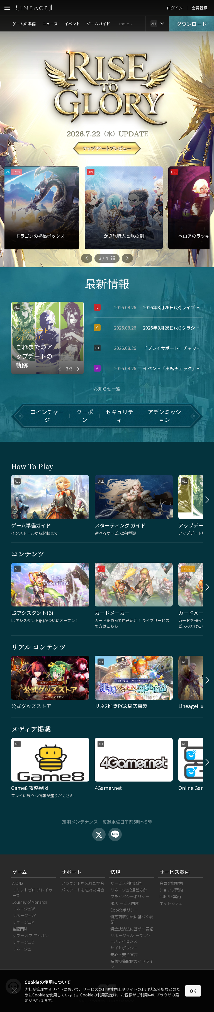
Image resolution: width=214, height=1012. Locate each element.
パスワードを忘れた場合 (82, 890)
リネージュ (21, 949)
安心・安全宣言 (124, 954)
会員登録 (199, 8)
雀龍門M (19, 929)
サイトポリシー (124, 947)
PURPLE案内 (170, 896)
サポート (71, 871)
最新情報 (107, 283)
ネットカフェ (171, 903)
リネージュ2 (22, 942)
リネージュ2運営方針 (128, 890)
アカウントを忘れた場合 (82, 883)
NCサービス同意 (124, 903)
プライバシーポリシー (129, 896)
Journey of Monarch (29, 902)
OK (193, 991)
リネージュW (23, 909)
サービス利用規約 (126, 883)
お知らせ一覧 (107, 388)
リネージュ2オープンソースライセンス (130, 938)
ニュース (50, 23)
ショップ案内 (171, 890)
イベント (72, 23)
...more (123, 23)
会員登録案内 (171, 883)
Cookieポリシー (124, 910)
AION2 (17, 883)
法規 (115, 871)
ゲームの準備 (24, 23)
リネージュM (23, 922)
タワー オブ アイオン (30, 935)
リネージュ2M (24, 915)
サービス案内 (174, 871)
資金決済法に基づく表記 (131, 929)
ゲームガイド (98, 23)
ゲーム (19, 871)
